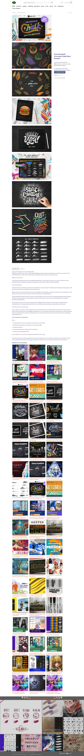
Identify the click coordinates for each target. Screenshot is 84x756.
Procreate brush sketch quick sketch (21, 729)
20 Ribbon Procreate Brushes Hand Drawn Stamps (31, 747)
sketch (51, 6)
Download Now (59, 72)
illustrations (37, 6)
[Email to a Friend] (60, 78)
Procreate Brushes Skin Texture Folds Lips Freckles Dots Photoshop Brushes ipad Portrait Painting (52, 730)
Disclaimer (32, 752)
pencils (42, 6)
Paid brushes (60, 6)
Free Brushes (21, 12)
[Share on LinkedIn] (64, 78)
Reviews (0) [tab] (22, 268)
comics (46, 6)
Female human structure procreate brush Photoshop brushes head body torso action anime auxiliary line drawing (10, 747)
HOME (13, 6)
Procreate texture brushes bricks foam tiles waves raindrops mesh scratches (52, 747)
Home (14, 12)
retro (55, 6)
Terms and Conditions (24, 752)
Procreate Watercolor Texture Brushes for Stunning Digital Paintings (63, 712)
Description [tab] (15, 268)
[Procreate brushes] (14, 2)
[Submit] (52, 3)
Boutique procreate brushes (42, 698)
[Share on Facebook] (55, 78)
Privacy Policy (15, 752)
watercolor (18, 6)
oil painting (30, 6)
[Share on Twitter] (57, 78)
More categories (16, 8)
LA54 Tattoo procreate (73, 746)
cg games (25, 6)
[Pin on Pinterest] (62, 78)
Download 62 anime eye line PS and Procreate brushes (73, 730)
